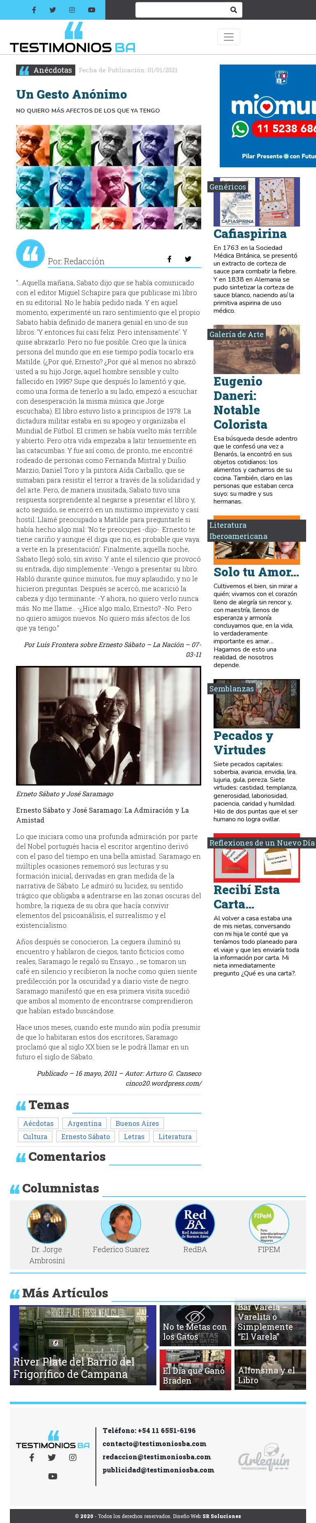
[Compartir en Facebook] (169, 259)
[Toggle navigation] (228, 37)
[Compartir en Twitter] (188, 259)
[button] (15, 1347)
